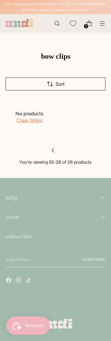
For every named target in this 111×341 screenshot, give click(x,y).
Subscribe (93, 259)
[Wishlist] (73, 23)
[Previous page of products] (53, 150)
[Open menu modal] (102, 23)
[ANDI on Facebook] (9, 281)
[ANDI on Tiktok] (29, 281)
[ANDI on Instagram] (19, 281)
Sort (60, 84)
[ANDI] (19, 23)
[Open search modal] (57, 23)
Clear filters (30, 120)
